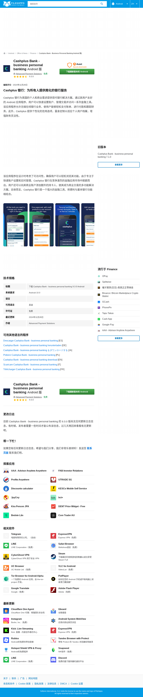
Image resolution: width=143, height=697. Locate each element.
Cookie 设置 (77, 684)
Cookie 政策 (24, 684)
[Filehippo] (13, 4)
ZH (132, 4)
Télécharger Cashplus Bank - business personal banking (31, 369)
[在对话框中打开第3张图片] (93, 224)
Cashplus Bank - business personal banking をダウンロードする (35, 350)
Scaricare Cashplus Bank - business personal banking (30, 364)
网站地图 (32, 678)
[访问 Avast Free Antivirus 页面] (76, 65)
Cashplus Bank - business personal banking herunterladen (32, 345)
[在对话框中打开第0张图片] (15, 224)
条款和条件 (9, 684)
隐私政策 (38, 684)
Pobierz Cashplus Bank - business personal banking (29, 355)
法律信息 (51, 684)
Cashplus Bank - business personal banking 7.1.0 (115, 155)
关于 (5, 678)
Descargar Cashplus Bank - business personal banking (30, 340)
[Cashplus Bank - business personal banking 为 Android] (6, 68)
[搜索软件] (102, 4)
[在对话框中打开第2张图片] (67, 224)
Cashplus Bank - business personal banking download (30, 360)
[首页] (4, 53)
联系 (14, 678)
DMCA (63, 684)
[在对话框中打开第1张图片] (41, 224)
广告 (22, 678)
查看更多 (119, 165)
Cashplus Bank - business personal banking (28, 65)
